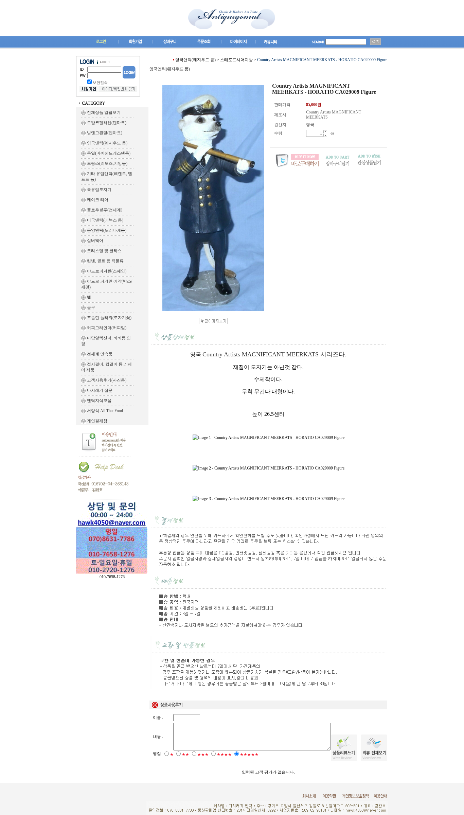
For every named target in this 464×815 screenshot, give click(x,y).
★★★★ (224, 754)
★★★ (203, 754)
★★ (185, 754)
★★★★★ (249, 754)
